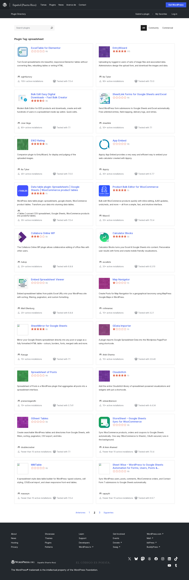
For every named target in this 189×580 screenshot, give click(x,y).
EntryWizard (120, 47)
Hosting (14, 542)
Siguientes (108, 512)
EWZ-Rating (38, 140)
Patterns (49, 547)
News (13, 538)
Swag (116, 547)
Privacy (14, 547)
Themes (48, 538)
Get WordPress (176, 5)
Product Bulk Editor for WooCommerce (135, 186)
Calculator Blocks (123, 233)
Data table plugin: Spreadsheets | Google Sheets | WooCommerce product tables (55, 188)
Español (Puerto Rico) (46, 562)
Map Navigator (121, 279)
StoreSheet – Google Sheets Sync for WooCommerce (129, 420)
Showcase (50, 534)
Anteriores (80, 512)
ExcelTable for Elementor (46, 47)
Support (82, 538)
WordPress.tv (86, 547)
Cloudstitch (119, 372)
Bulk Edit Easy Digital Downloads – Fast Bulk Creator (49, 96)
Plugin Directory (18, 14)
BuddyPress (153, 547)
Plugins (48, 542)
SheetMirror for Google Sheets (49, 325)
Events (116, 538)
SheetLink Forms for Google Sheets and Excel (139, 94)
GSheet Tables (39, 418)
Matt (150, 538)
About (14, 534)
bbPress (152, 542)
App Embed (119, 140)
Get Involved (119, 534)
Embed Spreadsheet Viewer (47, 279)
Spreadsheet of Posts (44, 372)
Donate (117, 542)
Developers (84, 542)
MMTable (36, 464)
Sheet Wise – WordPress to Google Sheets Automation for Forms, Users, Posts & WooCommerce (138, 466)
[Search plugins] (52, 28)
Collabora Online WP (43, 233)
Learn (81, 534)
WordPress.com (155, 534)
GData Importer (122, 325)
